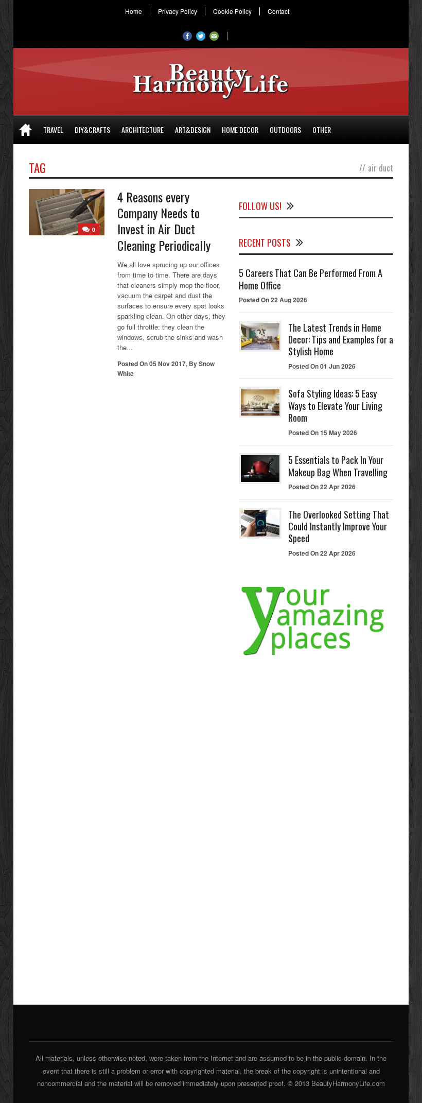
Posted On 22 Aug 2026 (273, 299)
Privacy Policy (177, 11)
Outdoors (285, 129)
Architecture (142, 129)
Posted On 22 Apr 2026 (322, 486)
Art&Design (192, 129)
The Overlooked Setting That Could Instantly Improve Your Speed (338, 526)
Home (133, 11)
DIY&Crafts (92, 129)
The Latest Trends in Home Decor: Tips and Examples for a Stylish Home (340, 339)
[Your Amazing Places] (316, 655)
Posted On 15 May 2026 (322, 432)
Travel (53, 129)
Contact (278, 11)
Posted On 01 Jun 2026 (322, 366)
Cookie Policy (232, 11)
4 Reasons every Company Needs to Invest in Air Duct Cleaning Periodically (163, 220)
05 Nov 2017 (167, 363)
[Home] (25, 129)
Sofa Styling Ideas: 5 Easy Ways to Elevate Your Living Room (335, 405)
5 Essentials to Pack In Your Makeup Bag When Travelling (338, 465)
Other (321, 129)
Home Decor (240, 129)
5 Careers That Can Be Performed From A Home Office (310, 278)
